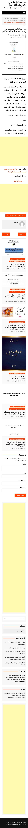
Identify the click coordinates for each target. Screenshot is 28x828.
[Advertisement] (14, 151)
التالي (6, 234)
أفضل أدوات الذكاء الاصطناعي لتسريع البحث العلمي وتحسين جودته (15, 658)
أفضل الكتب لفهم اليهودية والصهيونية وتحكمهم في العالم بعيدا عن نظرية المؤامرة (15, 327)
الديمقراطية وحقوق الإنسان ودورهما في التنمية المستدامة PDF (15, 296)
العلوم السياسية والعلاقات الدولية (17, 37)
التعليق (24, 464)
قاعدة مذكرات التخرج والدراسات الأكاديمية (17, 3)
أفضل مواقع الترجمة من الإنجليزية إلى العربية (15, 663)
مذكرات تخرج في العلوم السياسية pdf (15, 215)
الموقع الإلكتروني (22, 487)
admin (23, 35)
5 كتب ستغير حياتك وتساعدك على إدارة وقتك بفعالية (15, 652)
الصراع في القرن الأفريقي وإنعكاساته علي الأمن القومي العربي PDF (15, 444)
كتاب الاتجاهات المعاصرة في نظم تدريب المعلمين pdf (14, 643)
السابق (21, 234)
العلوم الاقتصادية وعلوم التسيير (17, 259)
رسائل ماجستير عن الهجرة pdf (17, 648)
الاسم (24, 473)
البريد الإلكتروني (22, 480)
